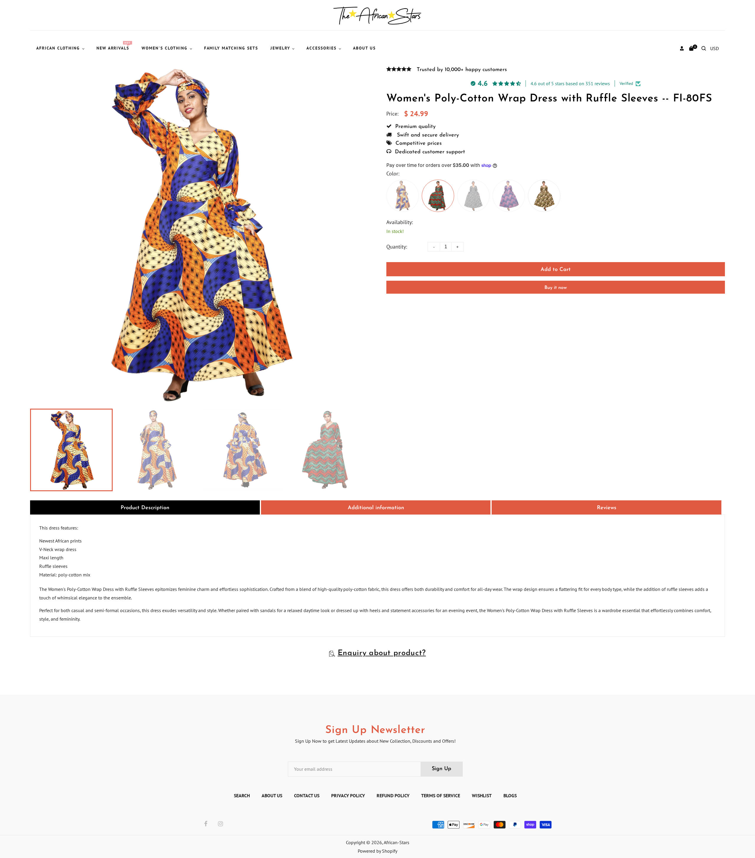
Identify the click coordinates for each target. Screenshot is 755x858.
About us (272, 795)
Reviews (606, 508)
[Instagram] (220, 824)
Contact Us (306, 795)
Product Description (145, 508)
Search (242, 795)
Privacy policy (348, 795)
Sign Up (441, 769)
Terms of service (440, 795)
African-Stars (396, 842)
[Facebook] (205, 824)
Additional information (376, 508)
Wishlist (482, 795)
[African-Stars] (377, 15)
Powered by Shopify (377, 851)
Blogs (510, 795)
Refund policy (393, 795)
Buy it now (555, 287)
